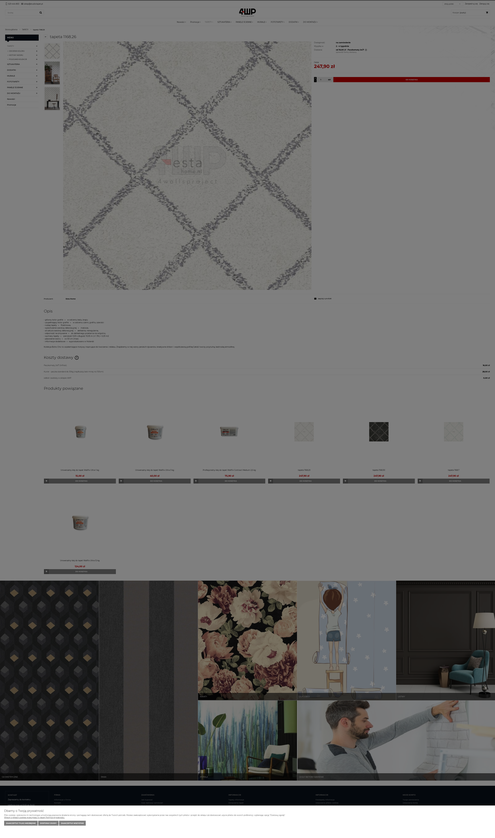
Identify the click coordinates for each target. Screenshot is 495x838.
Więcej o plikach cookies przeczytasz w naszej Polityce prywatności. (34, 817)
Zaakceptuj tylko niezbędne (21, 823)
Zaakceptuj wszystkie (72, 823)
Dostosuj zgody (48, 823)
